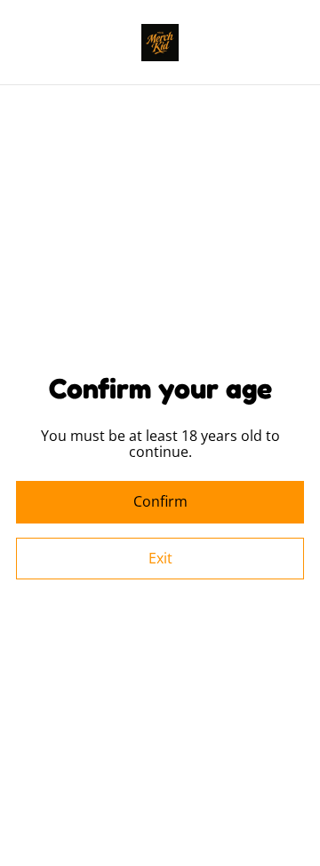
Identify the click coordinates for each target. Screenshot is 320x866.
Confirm (160, 501)
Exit (160, 558)
